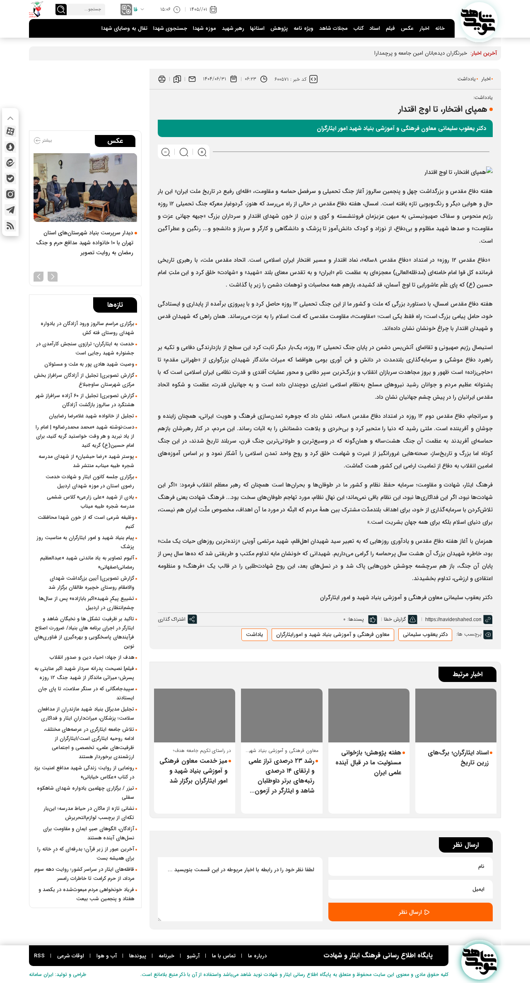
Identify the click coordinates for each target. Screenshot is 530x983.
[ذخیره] (177, 79)
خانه (440, 28)
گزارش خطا (395, 619)
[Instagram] (10, 194)
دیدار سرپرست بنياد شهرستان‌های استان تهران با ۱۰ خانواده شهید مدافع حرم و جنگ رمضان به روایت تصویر (84, 243)
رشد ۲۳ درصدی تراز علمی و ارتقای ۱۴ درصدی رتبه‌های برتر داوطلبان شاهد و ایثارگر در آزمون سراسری (281, 776)
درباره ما (257, 956)
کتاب (359, 28)
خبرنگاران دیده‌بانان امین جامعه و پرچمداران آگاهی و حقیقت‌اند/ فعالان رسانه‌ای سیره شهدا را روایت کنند (352, 53)
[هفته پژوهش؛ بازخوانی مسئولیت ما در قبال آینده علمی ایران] (369, 716)
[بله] (10, 178)
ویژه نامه (303, 28)
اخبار (424, 28)
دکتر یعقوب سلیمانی (425, 634)
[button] (53, 276)
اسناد (374, 28)
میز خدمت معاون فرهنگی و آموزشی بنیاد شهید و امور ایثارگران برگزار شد (193, 771)
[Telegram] (10, 210)
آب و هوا (106, 956)
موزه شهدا (204, 28)
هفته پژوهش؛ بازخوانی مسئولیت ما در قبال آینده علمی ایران (368, 763)
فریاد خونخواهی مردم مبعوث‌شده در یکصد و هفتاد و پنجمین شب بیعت (86, 894)
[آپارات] (10, 131)
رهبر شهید (233, 28)
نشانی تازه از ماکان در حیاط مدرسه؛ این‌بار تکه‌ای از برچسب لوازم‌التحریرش (88, 813)
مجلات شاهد (333, 28)
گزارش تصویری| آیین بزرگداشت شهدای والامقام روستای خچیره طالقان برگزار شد (91, 583)
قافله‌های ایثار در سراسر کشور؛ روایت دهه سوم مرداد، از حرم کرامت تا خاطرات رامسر (84, 874)
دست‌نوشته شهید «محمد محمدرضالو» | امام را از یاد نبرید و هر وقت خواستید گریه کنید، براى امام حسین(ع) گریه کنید (85, 436)
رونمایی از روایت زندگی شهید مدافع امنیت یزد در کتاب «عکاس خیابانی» (84, 772)
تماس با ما (224, 956)
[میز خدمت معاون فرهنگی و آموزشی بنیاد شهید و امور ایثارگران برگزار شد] (194, 716)
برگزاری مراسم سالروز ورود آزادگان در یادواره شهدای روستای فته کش (87, 328)
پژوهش (279, 28)
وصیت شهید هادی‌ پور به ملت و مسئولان (89, 364)
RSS (39, 956)
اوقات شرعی (70, 956)
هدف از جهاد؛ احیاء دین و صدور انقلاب (92, 657)
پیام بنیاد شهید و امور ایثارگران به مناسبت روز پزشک (85, 542)
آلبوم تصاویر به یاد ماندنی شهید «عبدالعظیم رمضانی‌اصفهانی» (87, 562)
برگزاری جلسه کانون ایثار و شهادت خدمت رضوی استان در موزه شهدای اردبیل (90, 481)
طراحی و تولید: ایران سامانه (57, 974)
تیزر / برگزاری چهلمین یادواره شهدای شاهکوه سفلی (85, 793)
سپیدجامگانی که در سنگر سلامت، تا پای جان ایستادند (86, 693)
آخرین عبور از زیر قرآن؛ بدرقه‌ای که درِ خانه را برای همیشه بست (85, 854)
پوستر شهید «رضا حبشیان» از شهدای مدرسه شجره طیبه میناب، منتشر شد (86, 461)
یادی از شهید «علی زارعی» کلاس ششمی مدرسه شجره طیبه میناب (90, 502)
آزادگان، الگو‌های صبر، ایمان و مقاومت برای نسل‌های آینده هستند (88, 833)
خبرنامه (166, 956)
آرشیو (193, 956)
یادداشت (467, 79)
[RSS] (10, 225)
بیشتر (46, 140)
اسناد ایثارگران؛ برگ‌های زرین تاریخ (458, 758)
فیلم (390, 28)
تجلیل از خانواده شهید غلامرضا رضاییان (91, 416)
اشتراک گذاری (172, 619)
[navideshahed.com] (479, 20)
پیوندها (137, 956)
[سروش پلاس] (10, 147)
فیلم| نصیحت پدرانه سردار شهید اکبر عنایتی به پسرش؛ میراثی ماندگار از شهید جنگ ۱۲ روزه (84, 673)
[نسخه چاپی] (162, 79)
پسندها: (355, 619)
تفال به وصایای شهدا (124, 28)
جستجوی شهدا (170, 28)
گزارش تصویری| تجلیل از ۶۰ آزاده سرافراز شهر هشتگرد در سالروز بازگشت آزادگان (85, 400)
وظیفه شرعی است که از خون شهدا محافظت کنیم (86, 522)
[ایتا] (10, 163)
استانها (257, 28)
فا (135, 9)
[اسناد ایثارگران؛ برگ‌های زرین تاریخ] (455, 716)
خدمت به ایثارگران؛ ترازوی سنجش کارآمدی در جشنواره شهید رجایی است (85, 348)
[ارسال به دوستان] (192, 79)
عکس (407, 28)
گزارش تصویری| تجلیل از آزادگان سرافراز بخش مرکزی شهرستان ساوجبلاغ (84, 380)
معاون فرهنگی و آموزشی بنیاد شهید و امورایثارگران (333, 634)
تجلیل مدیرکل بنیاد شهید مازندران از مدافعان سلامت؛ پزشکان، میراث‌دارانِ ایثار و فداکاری (86, 714)
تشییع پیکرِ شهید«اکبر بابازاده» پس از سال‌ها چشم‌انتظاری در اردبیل (86, 603)
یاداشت (254, 634)
